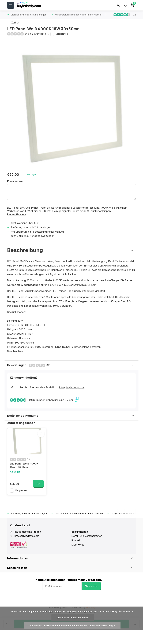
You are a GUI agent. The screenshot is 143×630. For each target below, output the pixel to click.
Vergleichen (62, 34)
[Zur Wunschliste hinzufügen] (40, 433)
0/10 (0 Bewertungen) (36, 34)
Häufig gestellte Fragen (27, 531)
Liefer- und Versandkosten (87, 535)
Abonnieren (91, 586)
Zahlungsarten (80, 531)
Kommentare (15, 181)
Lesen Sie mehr (16, 214)
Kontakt (76, 540)
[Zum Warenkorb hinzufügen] (38, 484)
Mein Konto (78, 544)
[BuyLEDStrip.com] (29, 5)
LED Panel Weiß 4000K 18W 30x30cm (24, 465)
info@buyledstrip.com (71, 387)
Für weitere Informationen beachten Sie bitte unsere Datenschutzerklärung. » (72, 625)
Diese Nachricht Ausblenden (72, 617)
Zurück (15, 22)
